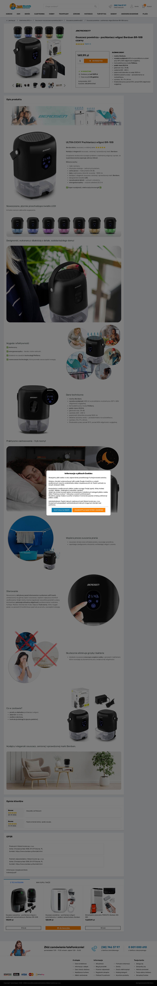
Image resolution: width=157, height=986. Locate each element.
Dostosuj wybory (62, 510)
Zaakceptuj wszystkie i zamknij (89, 510)
